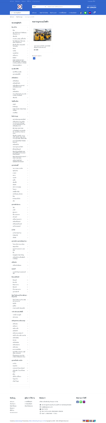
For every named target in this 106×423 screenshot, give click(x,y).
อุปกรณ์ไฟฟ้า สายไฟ (17, 360)
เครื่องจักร (14, 262)
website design (18, 421)
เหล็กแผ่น (15, 324)
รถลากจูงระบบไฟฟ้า (18, 147)
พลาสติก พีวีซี (15, 68)
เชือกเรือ (15, 36)
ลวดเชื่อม (15, 112)
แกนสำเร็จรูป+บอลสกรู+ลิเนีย (19, 272)
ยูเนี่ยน (14, 306)
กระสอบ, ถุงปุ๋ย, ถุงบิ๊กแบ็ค (19, 38)
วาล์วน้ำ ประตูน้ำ (17, 315)
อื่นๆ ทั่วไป (14, 27)
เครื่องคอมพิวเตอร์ (17, 224)
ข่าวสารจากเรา (36, 1)
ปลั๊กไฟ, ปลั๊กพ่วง (17, 376)
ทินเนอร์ (15, 280)
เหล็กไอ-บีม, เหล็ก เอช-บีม (19, 335)
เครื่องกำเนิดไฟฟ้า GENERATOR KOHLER (18, 161)
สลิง (14, 201)
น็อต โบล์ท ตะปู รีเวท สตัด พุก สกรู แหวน (19, 296)
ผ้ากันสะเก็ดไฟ (16, 198)
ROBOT (14, 57)
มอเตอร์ (14, 269)
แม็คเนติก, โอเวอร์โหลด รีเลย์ (19, 371)
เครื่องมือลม (16, 81)
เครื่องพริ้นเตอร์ (16, 221)
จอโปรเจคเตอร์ (16, 226)
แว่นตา (14, 173)
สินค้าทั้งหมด (13, 406)
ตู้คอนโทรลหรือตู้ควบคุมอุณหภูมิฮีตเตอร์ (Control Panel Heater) (19, 153)
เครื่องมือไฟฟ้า (16, 83)
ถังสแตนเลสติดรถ (17, 65)
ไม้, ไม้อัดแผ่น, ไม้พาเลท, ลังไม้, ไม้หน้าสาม (19, 41)
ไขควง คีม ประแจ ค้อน (18, 244)
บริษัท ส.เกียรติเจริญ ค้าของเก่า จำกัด (37, 421)
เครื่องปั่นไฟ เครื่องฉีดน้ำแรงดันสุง (19, 258)
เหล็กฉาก (15, 326)
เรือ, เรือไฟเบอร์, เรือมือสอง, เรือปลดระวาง (20, 33)
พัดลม (14, 48)
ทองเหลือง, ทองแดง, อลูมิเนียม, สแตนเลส (19, 352)
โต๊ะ (14, 207)
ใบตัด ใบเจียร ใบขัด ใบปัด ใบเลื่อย (19, 109)
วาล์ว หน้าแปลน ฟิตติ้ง (17, 311)
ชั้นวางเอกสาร (16, 214)
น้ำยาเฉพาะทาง (17, 289)
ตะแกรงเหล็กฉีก (17, 349)
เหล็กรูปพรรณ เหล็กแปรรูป (18, 320)
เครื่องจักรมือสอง (17, 265)
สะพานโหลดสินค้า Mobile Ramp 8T (19, 141)
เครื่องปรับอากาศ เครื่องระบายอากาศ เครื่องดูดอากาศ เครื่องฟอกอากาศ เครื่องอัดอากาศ (19, 124)
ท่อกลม (14, 340)
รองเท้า (14, 177)
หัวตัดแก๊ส (15, 235)
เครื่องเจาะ (15, 55)
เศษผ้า (14, 104)
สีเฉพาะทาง (16, 284)
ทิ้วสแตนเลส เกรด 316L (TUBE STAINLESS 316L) (19, 356)
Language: (91, 1)
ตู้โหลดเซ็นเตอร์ (17, 149)
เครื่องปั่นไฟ (16, 144)
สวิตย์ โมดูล (16, 381)
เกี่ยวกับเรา (17, 1)
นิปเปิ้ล (14, 303)
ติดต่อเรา (24, 1)
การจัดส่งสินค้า (28, 404)
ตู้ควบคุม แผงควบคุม (18, 128)
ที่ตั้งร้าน (29, 1)
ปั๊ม (13, 252)
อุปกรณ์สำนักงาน (16, 204)
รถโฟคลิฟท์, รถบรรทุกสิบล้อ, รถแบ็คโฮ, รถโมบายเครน (19, 132)
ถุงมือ (14, 180)
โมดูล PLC (15, 379)
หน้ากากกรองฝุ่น (17, 187)
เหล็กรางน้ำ (15, 328)
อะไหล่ (13, 230)
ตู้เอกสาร (15, 212)
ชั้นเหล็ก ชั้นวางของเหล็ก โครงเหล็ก (19, 45)
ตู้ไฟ (14, 374)
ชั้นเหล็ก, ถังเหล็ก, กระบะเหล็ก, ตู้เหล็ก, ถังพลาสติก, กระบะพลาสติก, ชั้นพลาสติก (20, 137)
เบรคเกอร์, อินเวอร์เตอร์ (19, 368)
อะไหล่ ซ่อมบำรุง (17, 233)
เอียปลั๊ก (15, 182)
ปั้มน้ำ (14, 89)
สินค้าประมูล (19, 17)
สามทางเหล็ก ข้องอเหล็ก (19, 308)
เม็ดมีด (14, 237)
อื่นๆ (14, 30)
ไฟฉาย (14, 189)
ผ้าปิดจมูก (15, 106)
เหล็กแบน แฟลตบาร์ (18, 333)
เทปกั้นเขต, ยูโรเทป (18, 194)
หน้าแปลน (15, 317)
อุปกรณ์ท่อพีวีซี (16, 74)
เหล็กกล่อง (15, 347)
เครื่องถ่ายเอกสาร (17, 219)
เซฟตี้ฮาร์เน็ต (16, 191)
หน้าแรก (12, 1)
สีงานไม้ (15, 282)
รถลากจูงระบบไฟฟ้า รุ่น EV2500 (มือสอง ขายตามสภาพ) (42, 46)
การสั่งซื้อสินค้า (28, 401)
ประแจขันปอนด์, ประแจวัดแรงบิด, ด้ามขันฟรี (19, 94)
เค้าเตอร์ (15, 217)
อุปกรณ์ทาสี (16, 291)
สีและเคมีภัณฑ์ (15, 277)
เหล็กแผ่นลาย (16, 344)
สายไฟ (14, 363)
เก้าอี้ (14, 210)
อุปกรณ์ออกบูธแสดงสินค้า (19, 119)
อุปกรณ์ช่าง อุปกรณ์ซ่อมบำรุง (19, 241)
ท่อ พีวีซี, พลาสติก (17, 72)
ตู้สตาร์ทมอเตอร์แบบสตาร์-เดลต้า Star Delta (19, 157)
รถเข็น (14, 50)
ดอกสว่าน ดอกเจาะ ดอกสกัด (19, 249)
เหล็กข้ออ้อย (16, 342)
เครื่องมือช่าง (15, 77)
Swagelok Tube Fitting (18, 255)
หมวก (14, 175)
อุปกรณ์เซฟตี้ (15, 165)
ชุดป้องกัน (15, 170)
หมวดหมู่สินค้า (17, 12)
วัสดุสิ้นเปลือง (15, 101)
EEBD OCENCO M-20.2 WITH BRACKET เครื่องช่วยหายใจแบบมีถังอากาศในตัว (20, 61)
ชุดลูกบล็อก (16, 246)
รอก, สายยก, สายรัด (18, 168)
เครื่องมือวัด (16, 91)
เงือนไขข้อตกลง (29, 406)
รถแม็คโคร (15, 53)
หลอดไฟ (15, 366)
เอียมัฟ (14, 184)
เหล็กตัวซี (15, 330)
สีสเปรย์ (15, 287)
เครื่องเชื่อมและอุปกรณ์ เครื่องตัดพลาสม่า (18, 86)
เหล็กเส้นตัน (16, 337)
